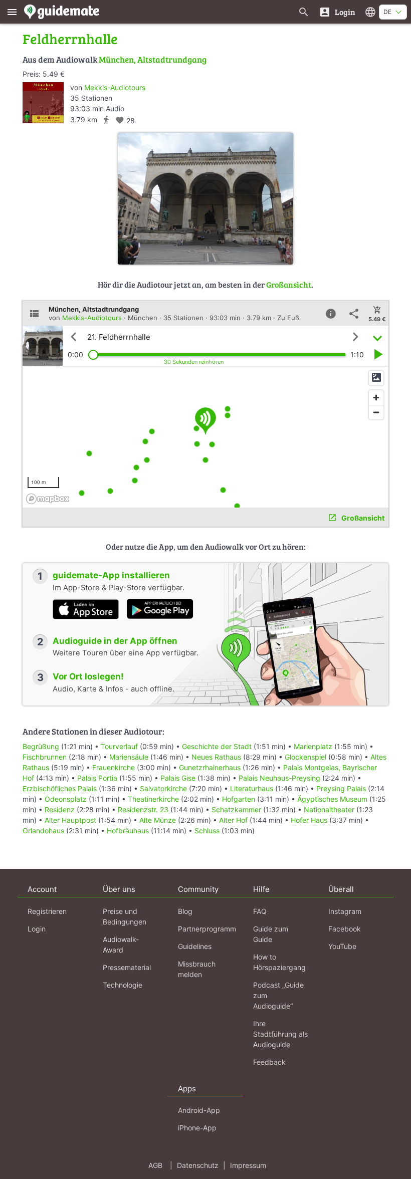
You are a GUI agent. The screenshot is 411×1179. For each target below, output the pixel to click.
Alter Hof (233, 820)
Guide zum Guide (270, 934)
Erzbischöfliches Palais (60, 788)
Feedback (269, 1062)
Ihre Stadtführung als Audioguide (280, 1034)
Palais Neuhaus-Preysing (279, 778)
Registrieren (47, 911)
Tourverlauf (119, 746)
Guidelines (195, 946)
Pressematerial (127, 967)
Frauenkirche (113, 767)
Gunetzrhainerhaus (210, 767)
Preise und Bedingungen (124, 916)
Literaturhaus (251, 788)
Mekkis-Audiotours (114, 87)
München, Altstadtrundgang (153, 59)
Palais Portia (97, 778)
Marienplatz (313, 746)
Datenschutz (198, 1165)
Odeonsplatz (66, 799)
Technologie (122, 985)
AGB (155, 1165)
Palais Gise (177, 778)
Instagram (344, 911)
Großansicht (288, 284)
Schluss (207, 830)
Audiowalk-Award (121, 944)
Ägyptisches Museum (332, 799)
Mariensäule (128, 757)
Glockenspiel (305, 757)
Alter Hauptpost (70, 820)
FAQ (260, 911)
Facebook (344, 928)
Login (37, 928)
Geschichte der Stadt (217, 746)
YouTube (342, 946)
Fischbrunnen (45, 757)
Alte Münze (157, 820)
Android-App (199, 1110)
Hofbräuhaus (128, 830)
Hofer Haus (309, 820)
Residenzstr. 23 (143, 809)
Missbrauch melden (197, 969)
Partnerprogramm (207, 928)
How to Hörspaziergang (279, 962)
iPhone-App (197, 1127)
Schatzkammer (236, 809)
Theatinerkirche (153, 799)
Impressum (248, 1165)
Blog (185, 911)
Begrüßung (41, 746)
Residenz (60, 809)
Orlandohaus (43, 830)
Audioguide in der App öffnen (115, 641)
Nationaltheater (329, 809)
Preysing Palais (341, 788)
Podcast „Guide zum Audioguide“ (278, 995)
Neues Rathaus (216, 757)
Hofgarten (238, 799)
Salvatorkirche (163, 788)
